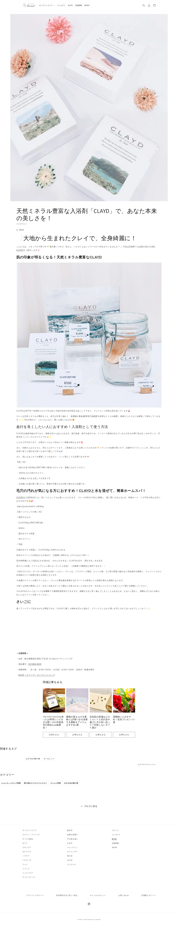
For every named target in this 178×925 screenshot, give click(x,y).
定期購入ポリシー (148, 895)
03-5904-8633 (34, 664)
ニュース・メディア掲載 (11, 783)
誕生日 (69, 830)
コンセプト (116, 835)
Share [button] (21, 230)
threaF (85, 919)
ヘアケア (25, 856)
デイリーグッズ (28, 877)
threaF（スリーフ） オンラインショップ (36, 675)
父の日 (69, 860)
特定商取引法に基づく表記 (66, 895)
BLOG (114, 839)
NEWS (114, 847)
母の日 (69, 856)
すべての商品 (27, 839)
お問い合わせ (123, 895)
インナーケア (27, 873)
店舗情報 (115, 843)
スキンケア (26, 847)
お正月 (69, 843)
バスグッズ (26, 860)
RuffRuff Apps (145, 764)
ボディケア (26, 852)
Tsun (154, 764)
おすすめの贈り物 (33, 759)
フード (25, 864)
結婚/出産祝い (72, 835)
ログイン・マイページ (31, 835)
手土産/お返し (72, 839)
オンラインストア (29, 830)
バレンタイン (72, 847)
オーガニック (49, 759)
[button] (143, 5)
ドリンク (25, 869)
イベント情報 (55, 783)
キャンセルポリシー (98, 895)
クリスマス (71, 864)
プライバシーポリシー (35, 895)
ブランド (115, 830)
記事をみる (54, 735)
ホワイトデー (72, 852)
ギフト (25, 843)
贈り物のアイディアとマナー (35, 783)
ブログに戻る (90, 806)
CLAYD (19, 250)
